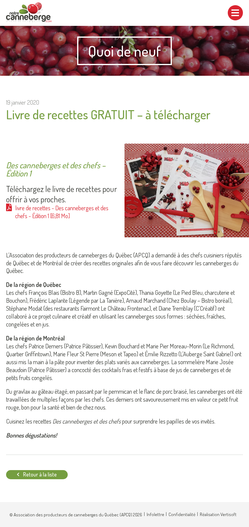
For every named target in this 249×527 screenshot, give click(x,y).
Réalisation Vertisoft (218, 514)
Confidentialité (182, 514)
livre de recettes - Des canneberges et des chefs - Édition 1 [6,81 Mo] (61, 212)
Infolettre (155, 514)
